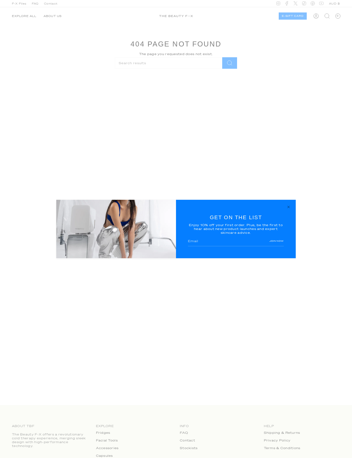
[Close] (288, 207)
